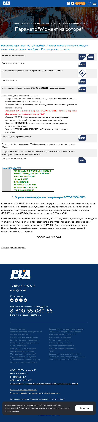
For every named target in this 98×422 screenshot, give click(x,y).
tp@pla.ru (36, 315)
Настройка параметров (51, 23)
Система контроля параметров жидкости (66, 329)
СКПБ (51, 351)
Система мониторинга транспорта (24, 343)
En (89, 4)
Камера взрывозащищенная (22, 351)
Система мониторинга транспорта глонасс (67, 357)
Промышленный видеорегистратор (25, 359)
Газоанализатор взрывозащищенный (26, 332)
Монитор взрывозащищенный (23, 354)
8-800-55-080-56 (31, 310)
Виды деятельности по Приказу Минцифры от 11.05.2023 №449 (37, 399)
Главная (16, 23)
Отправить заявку (80, 3)
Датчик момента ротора (59, 340)
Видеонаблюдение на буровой (23, 357)
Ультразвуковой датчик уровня (62, 334)
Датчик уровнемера (18, 345)
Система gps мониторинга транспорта (65, 354)
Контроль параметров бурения (62, 348)
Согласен (84, 408)
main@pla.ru (18, 290)
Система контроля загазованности (25, 340)
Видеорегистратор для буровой (23, 362)
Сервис (23, 23)
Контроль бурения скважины (61, 345)
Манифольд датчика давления (23, 348)
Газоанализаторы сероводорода (24, 337)
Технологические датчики (60, 337)
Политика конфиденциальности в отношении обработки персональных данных (44, 383)
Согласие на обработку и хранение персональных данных (35, 393)
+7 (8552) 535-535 (22, 285)
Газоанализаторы (17, 329)
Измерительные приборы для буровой (65, 332)
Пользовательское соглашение (23, 390)
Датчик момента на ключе (60, 343)
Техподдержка (34, 23)
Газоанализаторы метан (20, 334)
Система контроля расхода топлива (64, 359)
